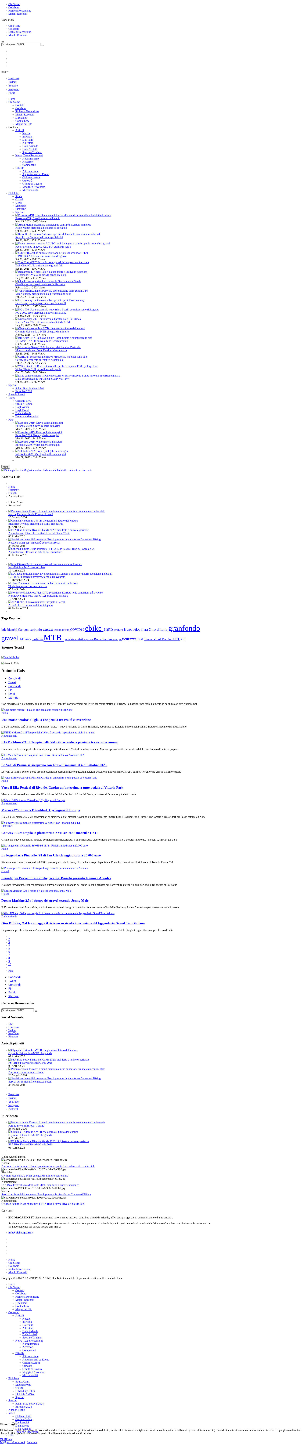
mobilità (38, 639)
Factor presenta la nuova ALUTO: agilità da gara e (43, 246)
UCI (176, 639)
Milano (26, 639)
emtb (108, 629)
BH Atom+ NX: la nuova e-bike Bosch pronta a (41, 340)
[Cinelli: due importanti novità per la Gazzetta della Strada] (48, 281)
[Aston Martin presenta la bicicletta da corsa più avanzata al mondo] (53, 224)
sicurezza (130, 639)
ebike (94, 628)
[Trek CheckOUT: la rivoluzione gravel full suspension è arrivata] (52, 262)
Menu (5, 466)
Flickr (11, 92)
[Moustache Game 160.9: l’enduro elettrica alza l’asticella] (48, 347)
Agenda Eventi (16, 1409)
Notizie (12, 514)
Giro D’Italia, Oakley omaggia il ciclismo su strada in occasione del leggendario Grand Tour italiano (73, 923)
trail (159, 639)
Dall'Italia (27, 1324)
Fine (10, 970)
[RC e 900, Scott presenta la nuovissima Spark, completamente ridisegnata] (57, 309)
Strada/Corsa (22, 1381)
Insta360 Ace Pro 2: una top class (26, 567)
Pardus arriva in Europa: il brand (35, 514)
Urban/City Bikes (25, 1390)
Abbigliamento (30, 1343)
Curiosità (27, 1365)
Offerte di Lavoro (32, 1368)
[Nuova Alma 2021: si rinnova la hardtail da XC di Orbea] (48, 318)
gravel (10, 638)
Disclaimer (21, 1302)
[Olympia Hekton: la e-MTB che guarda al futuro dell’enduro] (50, 328)
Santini (107, 639)
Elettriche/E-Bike (24, 1394)
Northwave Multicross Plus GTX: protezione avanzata (38, 595)
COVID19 (77, 629)
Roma (98, 639)
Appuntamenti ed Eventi (35, 1359)
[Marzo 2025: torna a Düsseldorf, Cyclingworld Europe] (33, 800)
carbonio (36, 629)
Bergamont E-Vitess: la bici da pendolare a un (40, 274)
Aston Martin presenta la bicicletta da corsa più (41, 227)
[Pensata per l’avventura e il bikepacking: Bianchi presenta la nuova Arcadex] (44, 868)
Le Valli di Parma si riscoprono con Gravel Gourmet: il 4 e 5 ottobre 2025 (54, 765)
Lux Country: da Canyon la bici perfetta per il (40, 303)
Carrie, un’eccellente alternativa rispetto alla (39, 359)
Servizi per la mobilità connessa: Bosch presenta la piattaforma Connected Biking (46, 1194)
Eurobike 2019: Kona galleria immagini (37, 435)
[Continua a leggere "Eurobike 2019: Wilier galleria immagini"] (38, 441)
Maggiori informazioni (12, 1442)
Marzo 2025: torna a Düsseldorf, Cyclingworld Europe (40, 810)
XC (182, 639)
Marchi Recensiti (17, 13)
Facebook (13, 78)
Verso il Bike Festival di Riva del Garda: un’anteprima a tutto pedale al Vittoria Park (62, 787)
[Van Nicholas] (10, 657)
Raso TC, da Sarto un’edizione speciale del (39, 237)
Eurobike (132, 629)
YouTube (13, 1101)
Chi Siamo (14, 4)
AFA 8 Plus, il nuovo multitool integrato (30, 605)
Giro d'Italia (158, 629)
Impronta (32, 1442)
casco (48, 629)
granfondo (184, 628)
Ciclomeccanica (31, 1362)
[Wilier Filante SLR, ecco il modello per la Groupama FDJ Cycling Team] (56, 366)
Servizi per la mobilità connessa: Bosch (38, 542)
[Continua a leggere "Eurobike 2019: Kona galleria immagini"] (38, 432)
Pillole (4, 712)
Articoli (19, 1315)
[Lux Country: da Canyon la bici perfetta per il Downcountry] (50, 300)
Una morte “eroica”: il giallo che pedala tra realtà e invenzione (46, 720)
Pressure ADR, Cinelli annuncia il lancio (37, 218)
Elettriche (20, 208)
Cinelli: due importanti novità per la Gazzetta (40, 284)
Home (11, 486)
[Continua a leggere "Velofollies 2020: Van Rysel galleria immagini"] (42, 451)
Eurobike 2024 (23, 1406)
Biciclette (13, 489)
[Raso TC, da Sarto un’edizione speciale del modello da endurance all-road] (57, 234)
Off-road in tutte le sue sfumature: (43, 552)
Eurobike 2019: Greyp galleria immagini (37, 425)
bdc (4, 629)
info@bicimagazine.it (20, 1232)
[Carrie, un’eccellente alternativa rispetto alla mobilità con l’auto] (51, 356)
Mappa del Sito (23, 1309)
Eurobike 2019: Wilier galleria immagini (37, 444)
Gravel (19, 199)
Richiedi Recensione (19, 10)
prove (90, 639)
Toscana (150, 639)
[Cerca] (35, 1011)
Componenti (29, 1350)
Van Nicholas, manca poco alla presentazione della (43, 293)
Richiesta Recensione (27, 1296)
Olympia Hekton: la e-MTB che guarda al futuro (42, 331)
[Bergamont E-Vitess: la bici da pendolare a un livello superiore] (51, 271)
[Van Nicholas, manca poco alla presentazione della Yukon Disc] (51, 290)
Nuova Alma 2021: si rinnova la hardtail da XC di (42, 322)
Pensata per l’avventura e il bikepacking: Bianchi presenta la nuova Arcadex (56, 878)
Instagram (13, 89)
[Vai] (42, 45)
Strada (18, 196)
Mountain (20, 205)
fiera (145, 629)
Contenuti (13, 1312)
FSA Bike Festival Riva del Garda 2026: (47, 533)
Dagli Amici (22, 1422)
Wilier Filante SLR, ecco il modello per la (38, 369)
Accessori (27, 1346)
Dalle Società (29, 1334)
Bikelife (19, 1353)
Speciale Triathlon (32, 1337)
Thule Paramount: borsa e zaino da (27, 586)
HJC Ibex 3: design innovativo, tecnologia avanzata (36, 576)
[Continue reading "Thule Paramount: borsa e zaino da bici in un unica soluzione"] (43, 583)
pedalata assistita (75, 639)
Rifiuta (8, 1439)
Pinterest (13, 1109)
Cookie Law (22, 1306)
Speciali (19, 212)
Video (11, 1413)
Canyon (24, 629)
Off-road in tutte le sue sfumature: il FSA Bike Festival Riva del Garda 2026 (43, 1203)
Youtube (13, 85)
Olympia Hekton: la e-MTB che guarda (41, 523)
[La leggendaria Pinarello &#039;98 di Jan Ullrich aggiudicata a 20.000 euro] (44, 845)
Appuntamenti (16, 533)
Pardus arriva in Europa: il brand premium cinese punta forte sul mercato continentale (48, 1166)
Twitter (12, 81)
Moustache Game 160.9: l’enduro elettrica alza (41, 350)
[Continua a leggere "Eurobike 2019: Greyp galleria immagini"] (39, 422)
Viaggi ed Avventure (33, 1372)
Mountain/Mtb (23, 1384)
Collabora (13, 7)
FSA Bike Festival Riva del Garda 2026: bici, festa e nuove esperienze (40, 1185)
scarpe (117, 639)
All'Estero (27, 1328)
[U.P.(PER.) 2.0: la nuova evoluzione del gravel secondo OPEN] (51, 252)
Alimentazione (30, 1356)
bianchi (12, 629)
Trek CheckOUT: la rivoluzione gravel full (38, 265)
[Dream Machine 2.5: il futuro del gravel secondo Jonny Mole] (36, 890)
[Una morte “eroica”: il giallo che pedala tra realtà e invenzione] (37, 709)
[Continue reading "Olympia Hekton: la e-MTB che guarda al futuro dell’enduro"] (43, 520)
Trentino (167, 639)
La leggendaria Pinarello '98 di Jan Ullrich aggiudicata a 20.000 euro (51, 855)
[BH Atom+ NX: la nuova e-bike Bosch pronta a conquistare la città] (53, 337)
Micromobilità (30, 1375)
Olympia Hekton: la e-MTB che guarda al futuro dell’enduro (34, 1175)
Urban (18, 202)
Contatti (19, 1290)
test (141, 639)
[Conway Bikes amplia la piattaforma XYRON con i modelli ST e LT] (40, 822)
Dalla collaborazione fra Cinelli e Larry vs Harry (42, 378)
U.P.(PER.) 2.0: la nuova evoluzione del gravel (41, 256)
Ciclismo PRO (23, 1416)
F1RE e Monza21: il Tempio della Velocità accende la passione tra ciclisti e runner (59, 742)
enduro (119, 629)
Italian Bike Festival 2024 (29, 1403)
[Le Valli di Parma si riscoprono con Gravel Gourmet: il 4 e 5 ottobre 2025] (43, 755)
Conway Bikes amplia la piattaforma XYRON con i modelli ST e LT (50, 833)
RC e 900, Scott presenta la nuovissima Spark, (40, 312)
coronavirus (62, 629)
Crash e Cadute (23, 1419)
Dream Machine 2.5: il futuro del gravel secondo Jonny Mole (44, 900)
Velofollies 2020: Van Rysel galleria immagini (40, 454)
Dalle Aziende (9, 916)
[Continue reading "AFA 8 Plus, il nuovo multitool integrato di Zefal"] (36, 601)
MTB (54, 637)
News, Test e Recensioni (29, 1340)
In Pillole (27, 1321)
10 (9, 964)
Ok (1, 1439)
